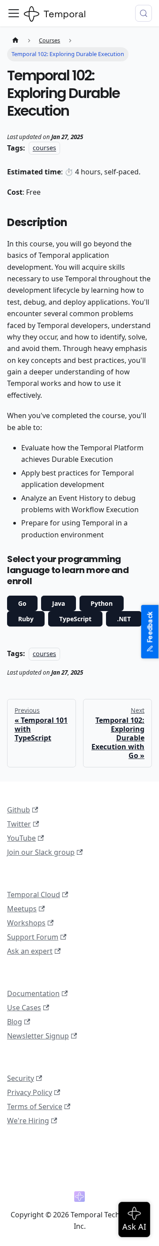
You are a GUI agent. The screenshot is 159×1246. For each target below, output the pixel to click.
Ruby (26, 619)
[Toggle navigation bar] (13, 13)
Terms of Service (34, 1106)
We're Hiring (28, 1120)
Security (20, 1078)
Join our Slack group (41, 852)
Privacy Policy (29, 1092)
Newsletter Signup (38, 1036)
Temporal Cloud (33, 894)
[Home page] (15, 40)
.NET (124, 619)
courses (44, 148)
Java (58, 603)
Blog (14, 1022)
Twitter (19, 824)
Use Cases (24, 1007)
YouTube (21, 838)
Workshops (26, 923)
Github (18, 810)
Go (22, 603)
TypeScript (75, 619)
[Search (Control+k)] (143, 13)
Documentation (33, 993)
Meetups (22, 909)
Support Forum (32, 937)
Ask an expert (30, 951)
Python (102, 603)
